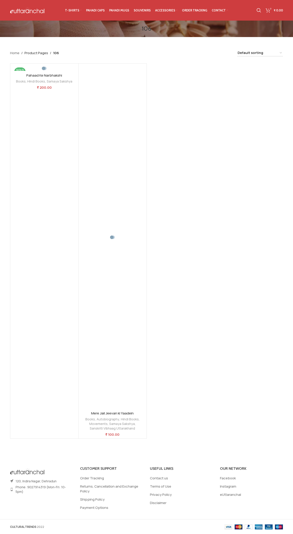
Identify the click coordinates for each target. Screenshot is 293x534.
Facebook (228, 478)
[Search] (258, 10)
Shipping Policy (92, 499)
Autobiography (108, 419)
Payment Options (94, 507)
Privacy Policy (161, 494)
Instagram (228, 486)
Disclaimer (158, 502)
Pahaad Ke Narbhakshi (44, 75)
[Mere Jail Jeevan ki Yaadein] (112, 237)
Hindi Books (36, 81)
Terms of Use (160, 486)
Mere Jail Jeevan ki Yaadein (112, 413)
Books (21, 81)
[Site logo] (27, 10)
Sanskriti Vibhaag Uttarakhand (112, 428)
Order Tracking (92, 478)
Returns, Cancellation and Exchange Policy (109, 489)
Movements (98, 424)
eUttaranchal (230, 494)
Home (14, 53)
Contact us (159, 478)
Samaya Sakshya (59, 81)
